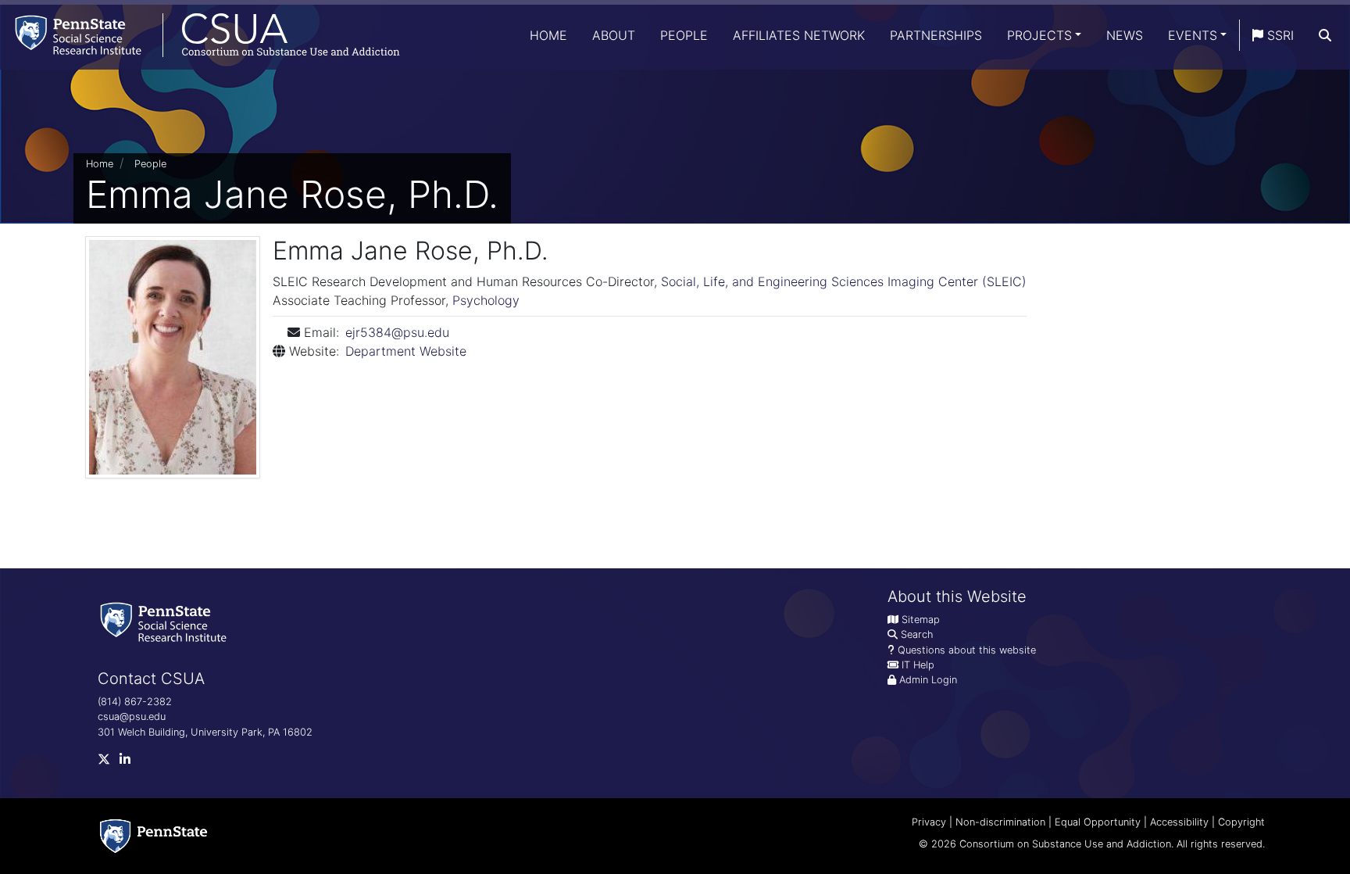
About (613, 35)
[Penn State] (153, 836)
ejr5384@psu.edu (397, 332)
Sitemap (921, 619)
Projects (1039, 35)
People (684, 35)
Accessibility (1179, 822)
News (1124, 35)
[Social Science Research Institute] (166, 621)
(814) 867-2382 (135, 701)
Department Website (405, 351)
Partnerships (936, 35)
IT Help (918, 665)
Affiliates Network (799, 35)
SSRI (1278, 35)
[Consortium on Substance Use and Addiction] (200, 35)
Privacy (929, 822)
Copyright (1241, 822)
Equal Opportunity (1098, 822)
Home (548, 35)
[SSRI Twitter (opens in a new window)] (109, 763)
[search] (1325, 35)
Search (917, 634)
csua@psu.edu (132, 716)
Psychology (486, 300)
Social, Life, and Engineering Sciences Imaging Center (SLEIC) (844, 281)
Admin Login (928, 680)
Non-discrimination (1000, 822)
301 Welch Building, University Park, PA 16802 (205, 732)
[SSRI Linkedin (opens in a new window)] (130, 763)
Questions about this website (967, 650)
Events (1192, 35)
